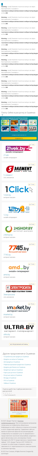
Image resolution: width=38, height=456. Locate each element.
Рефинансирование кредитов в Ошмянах (17, 365)
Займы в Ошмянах (10, 383)
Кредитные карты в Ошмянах (13, 370)
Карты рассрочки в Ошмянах (13, 372)
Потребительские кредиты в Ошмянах (16, 357)
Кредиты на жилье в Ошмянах (13, 359)
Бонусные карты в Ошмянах (13, 375)
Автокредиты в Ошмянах (12, 362)
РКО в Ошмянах (9, 380)
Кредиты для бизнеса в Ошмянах (14, 367)
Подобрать (19, 138)
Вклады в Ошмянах (10, 378)
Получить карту (19, 416)
